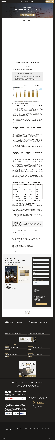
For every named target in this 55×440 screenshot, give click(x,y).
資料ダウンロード (49, 428)
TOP (17, 428)
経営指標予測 (33, 428)
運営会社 (49, 438)
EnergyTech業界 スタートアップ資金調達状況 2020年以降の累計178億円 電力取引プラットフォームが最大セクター (28, 76)
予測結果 (29, 428)
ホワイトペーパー (39, 428)
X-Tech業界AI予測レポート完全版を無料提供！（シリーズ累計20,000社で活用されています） (27, 79)
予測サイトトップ (22, 1)
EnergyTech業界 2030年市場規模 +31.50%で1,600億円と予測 (23, 73)
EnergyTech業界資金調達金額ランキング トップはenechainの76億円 (24, 78)
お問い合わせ (44, 428)
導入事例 (21, 428)
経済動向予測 (26, 1)
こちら (28, 122)
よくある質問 (25, 428)
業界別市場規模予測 (30, 1)
